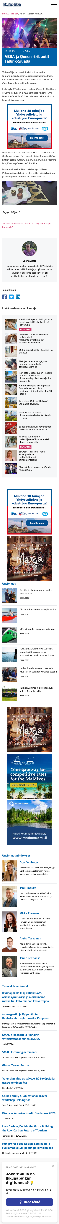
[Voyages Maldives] (29, 775)
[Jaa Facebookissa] (4, 296)
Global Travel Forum (15, 1065)
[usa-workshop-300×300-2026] (29, 126)
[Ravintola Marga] (29, 558)
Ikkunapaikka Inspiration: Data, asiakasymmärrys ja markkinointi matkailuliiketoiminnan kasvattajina (25, 997)
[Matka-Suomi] (29, 822)
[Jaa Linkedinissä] (18, 296)
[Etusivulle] (19, 4)
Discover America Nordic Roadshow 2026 (29, 1113)
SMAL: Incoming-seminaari (19, 1052)
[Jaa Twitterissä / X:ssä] (11, 296)
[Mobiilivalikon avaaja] (54, 4)
